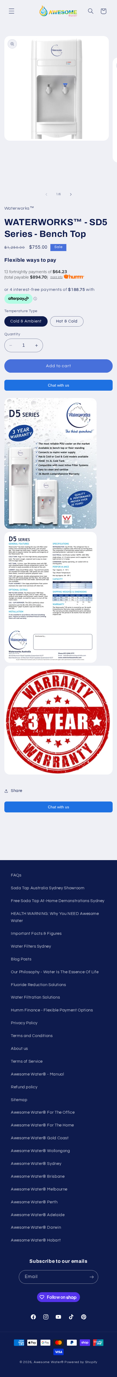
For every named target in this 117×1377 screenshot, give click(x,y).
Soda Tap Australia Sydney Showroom (47, 888)
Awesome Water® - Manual (37, 1074)
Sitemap (19, 1100)
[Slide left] (46, 194)
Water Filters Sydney (31, 946)
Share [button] (16, 791)
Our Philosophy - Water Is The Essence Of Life (54, 972)
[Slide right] (71, 194)
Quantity (12, 334)
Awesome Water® (49, 1362)
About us (19, 1049)
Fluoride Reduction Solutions (38, 985)
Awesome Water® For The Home (42, 1125)
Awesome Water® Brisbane (38, 1176)
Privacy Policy (24, 1023)
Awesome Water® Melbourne (39, 1189)
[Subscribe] (91, 1276)
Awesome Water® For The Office (43, 1112)
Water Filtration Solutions (35, 997)
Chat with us (58, 385)
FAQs (16, 875)
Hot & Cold (67, 321)
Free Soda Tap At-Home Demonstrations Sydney (57, 901)
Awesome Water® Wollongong (40, 1151)
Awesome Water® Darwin (36, 1227)
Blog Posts (21, 959)
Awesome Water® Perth (34, 1202)
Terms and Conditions (32, 1036)
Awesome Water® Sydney (36, 1164)
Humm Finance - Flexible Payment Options (52, 1010)
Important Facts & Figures (36, 934)
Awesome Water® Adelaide (38, 1215)
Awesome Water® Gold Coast (40, 1138)
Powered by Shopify (80, 1362)
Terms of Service (27, 1061)
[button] (11, 11)
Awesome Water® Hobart (36, 1240)
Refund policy (24, 1087)
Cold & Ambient (26, 321)
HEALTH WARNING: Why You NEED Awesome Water (55, 917)
